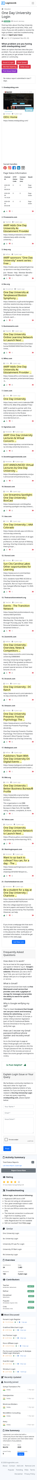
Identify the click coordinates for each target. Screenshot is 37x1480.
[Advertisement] (18, 142)
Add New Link (18, 942)
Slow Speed (22, 62)
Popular (11, 1470)
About (5, 1466)
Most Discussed (11, 1314)
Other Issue (24, 67)
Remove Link (30, 1466)
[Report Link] (33, 211)
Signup (20, 1454)
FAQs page (26, 1223)
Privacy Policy (29, 1474)
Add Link (20, 1466)
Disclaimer (19, 1474)
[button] (25, 1065)
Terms (32, 1470)
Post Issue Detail (9, 71)
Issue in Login (8, 62)
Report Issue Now (18, 1170)
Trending (19, 1470)
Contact (12, 1466)
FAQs (26, 1470)
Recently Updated (12, 1377)
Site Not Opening (9, 67)
